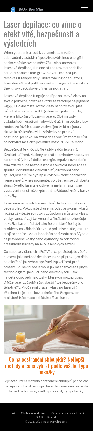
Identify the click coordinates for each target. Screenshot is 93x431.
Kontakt (52, 417)
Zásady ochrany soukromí (67, 413)
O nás (13, 413)
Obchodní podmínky (34, 413)
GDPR (39, 417)
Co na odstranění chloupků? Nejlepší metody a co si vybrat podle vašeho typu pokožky (46, 365)
